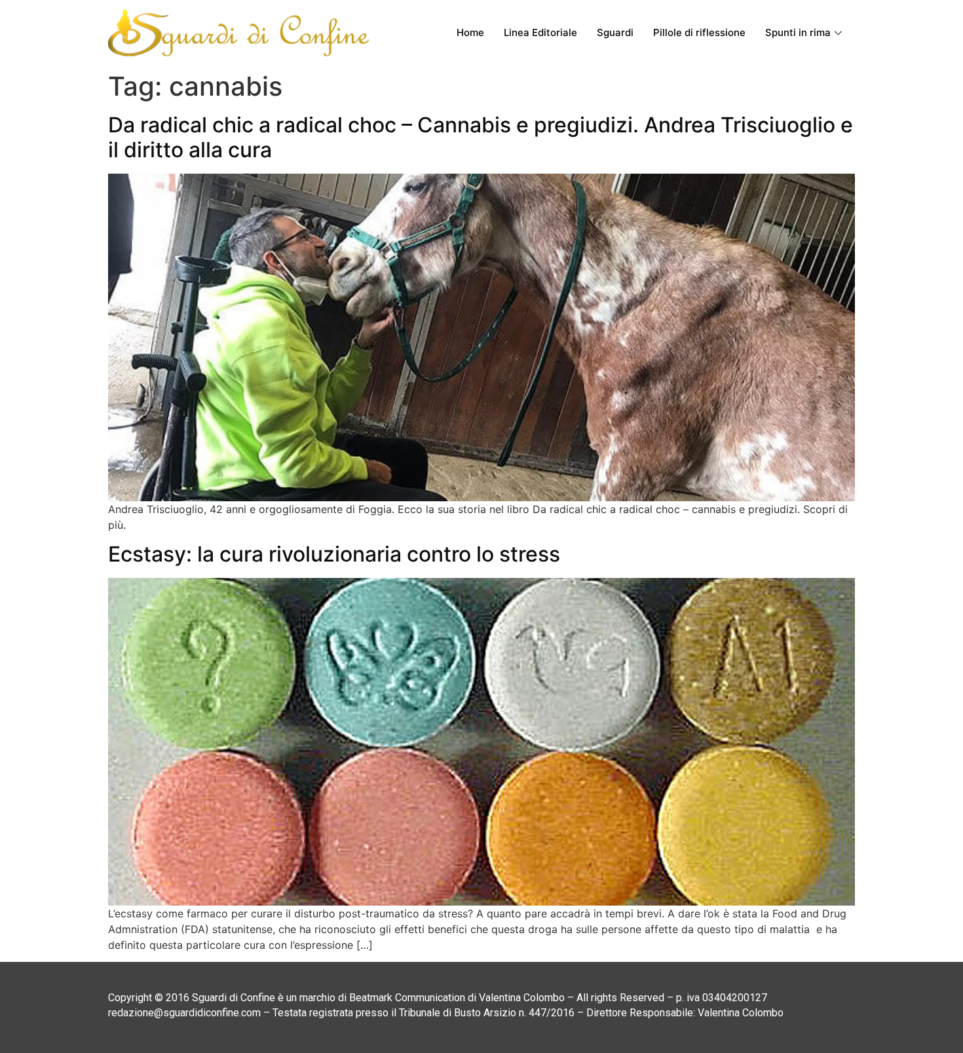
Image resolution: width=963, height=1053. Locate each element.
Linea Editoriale (540, 32)
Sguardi (615, 32)
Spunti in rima (798, 32)
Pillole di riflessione (699, 32)
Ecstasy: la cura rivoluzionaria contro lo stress (334, 554)
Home (470, 32)
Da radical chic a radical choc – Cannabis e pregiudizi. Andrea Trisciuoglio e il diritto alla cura (480, 137)
